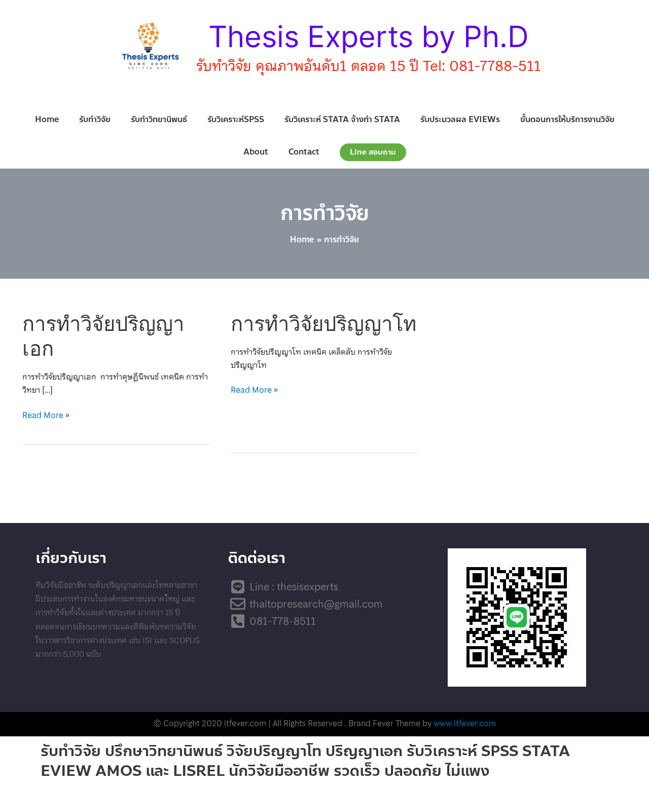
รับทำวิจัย (95, 119)
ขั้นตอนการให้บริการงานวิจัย (567, 119)
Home (47, 119)
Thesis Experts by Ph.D (368, 36)
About (255, 151)
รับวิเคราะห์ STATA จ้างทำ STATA (342, 119)
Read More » (45, 415)
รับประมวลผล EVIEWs (460, 119)
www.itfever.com (465, 723)
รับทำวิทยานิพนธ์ (159, 119)
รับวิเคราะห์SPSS (235, 119)
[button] (373, 152)
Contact (304, 151)
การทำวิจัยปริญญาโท (323, 323)
